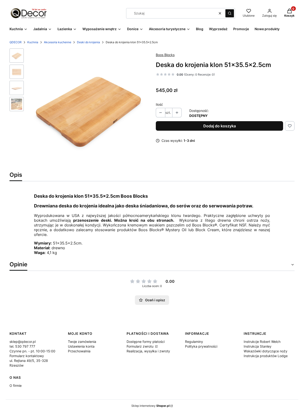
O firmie (16, 385)
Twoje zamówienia (82, 342)
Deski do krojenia (88, 42)
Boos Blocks (165, 55)
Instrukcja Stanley (257, 346)
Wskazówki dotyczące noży (265, 351)
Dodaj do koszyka (219, 126)
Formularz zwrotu (140, 346)
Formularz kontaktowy (27, 356)
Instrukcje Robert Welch (262, 342)
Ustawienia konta (81, 346)
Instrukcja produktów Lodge (266, 356)
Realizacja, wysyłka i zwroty (148, 351)
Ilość (159, 104)
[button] (229, 13)
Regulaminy (194, 342)
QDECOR (16, 42)
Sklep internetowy (150, 405)
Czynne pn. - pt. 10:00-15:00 (32, 351)
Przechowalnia (79, 351)
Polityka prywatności (201, 346)
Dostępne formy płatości (146, 342)
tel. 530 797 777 (22, 346)
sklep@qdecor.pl (23, 342)
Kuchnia (32, 42)
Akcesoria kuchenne (57, 42)
